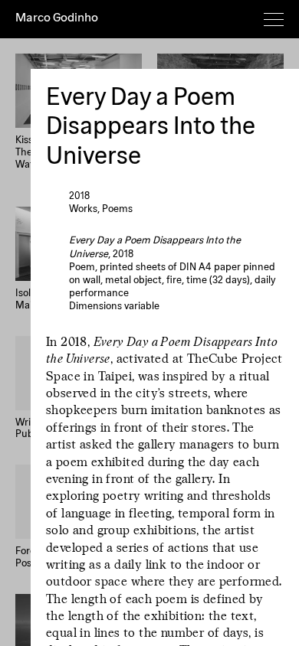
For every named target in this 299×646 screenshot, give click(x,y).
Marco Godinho (56, 18)
